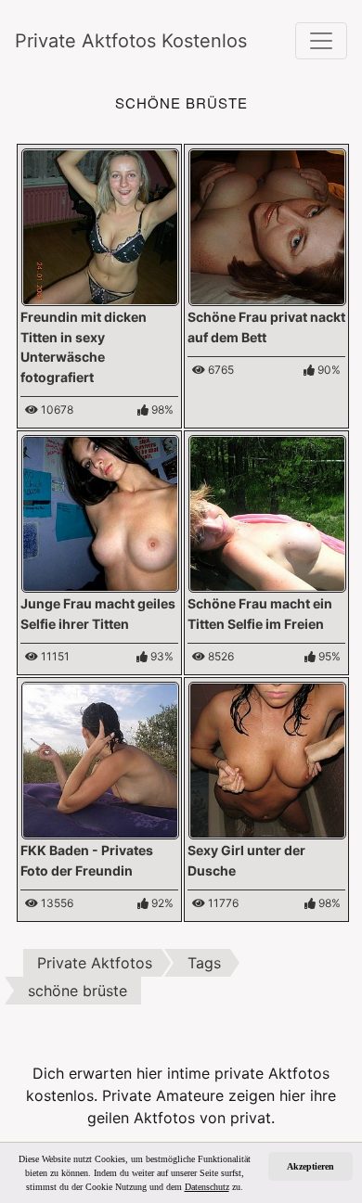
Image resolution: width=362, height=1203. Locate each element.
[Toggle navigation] (321, 40)
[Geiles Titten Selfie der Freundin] (100, 512)
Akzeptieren (310, 1166)
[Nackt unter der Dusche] (267, 758)
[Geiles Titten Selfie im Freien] (267, 512)
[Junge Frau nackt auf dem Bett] (267, 225)
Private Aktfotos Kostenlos (112, 41)
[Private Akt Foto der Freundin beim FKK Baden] (100, 758)
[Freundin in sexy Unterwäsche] (100, 225)
